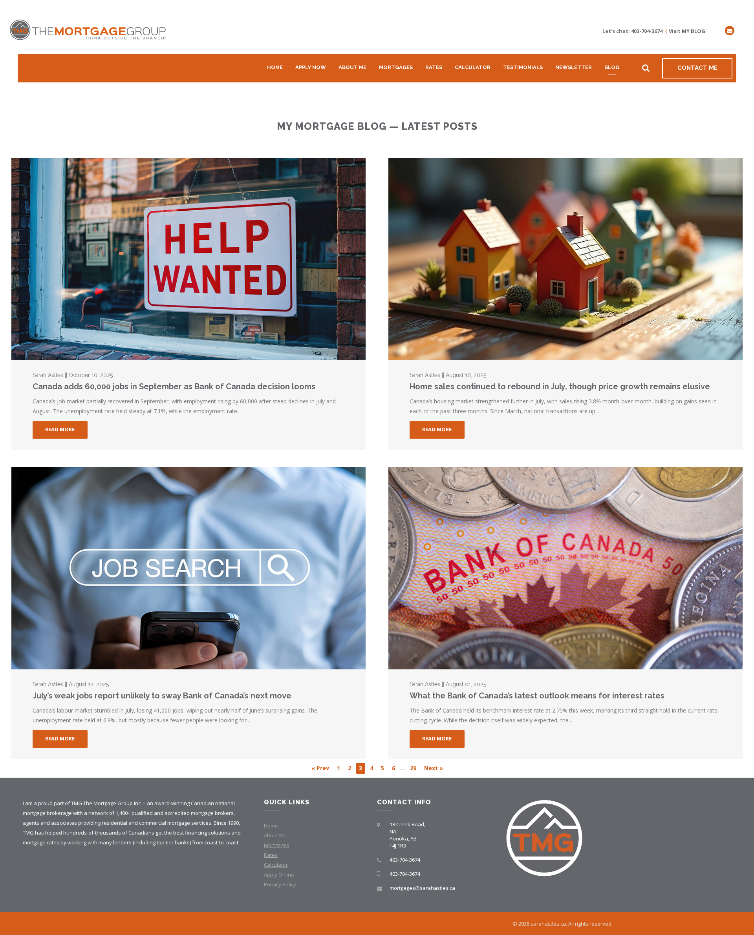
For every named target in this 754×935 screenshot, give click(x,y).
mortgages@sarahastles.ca (422, 887)
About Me (352, 67)
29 (413, 768)
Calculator (472, 67)
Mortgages (396, 67)
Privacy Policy (280, 884)
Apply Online (279, 874)
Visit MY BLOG (687, 31)
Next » (433, 768)
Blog (611, 67)
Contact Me (697, 67)
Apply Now (310, 67)
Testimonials (523, 67)
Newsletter (573, 67)
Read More (60, 429)
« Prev (320, 768)
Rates (433, 67)
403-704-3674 (646, 31)
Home (275, 67)
